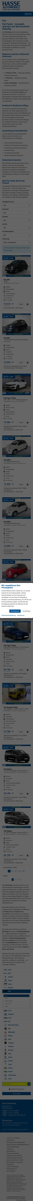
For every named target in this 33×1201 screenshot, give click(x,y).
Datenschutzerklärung (8, 615)
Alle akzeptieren (15, 611)
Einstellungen (26, 611)
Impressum (20, 615)
